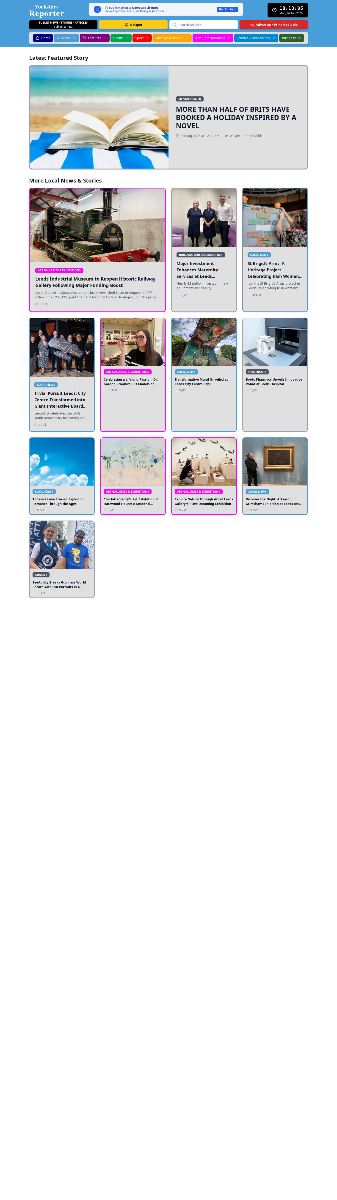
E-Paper (136, 24)
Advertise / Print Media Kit (277, 24)
